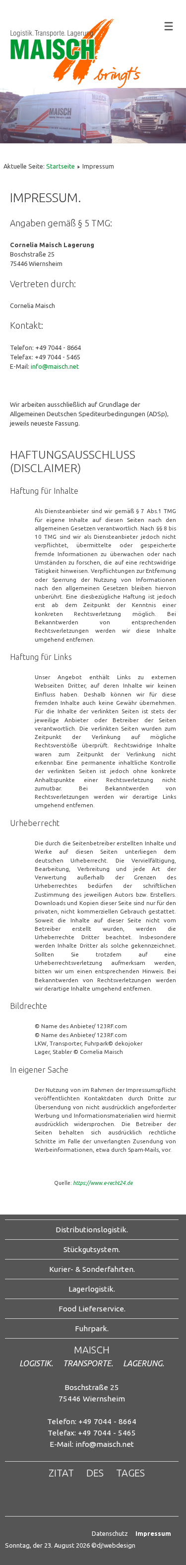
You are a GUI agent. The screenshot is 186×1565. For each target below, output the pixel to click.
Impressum (153, 1533)
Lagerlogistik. (91, 1289)
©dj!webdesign (113, 1545)
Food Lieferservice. (92, 1308)
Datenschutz (110, 1533)
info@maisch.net (55, 366)
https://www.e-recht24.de (102, 1183)
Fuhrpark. (92, 1328)
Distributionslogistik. (92, 1229)
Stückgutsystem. (91, 1249)
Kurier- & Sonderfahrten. (92, 1269)
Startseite (60, 166)
